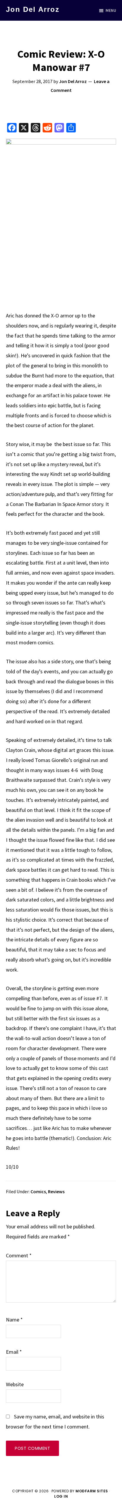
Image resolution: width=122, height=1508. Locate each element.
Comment (19, 1255)
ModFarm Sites (92, 1491)
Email (14, 1351)
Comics (38, 1191)
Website (15, 1384)
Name (14, 1319)
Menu (111, 10)
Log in (61, 1496)
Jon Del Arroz (33, 9)
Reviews (56, 1191)
